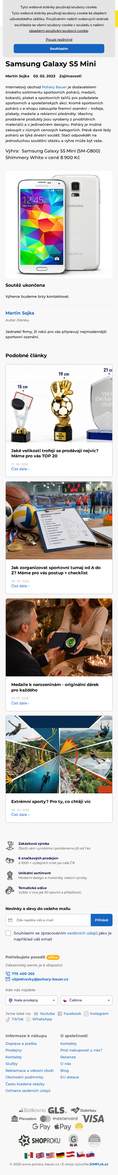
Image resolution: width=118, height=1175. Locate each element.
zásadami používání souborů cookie (58, 31)
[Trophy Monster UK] (40, 1155)
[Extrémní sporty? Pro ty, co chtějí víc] (59, 755)
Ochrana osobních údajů (27, 1090)
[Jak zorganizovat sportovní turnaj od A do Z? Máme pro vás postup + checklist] (59, 520)
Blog (64, 1070)
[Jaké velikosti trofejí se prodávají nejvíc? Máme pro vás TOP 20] (59, 403)
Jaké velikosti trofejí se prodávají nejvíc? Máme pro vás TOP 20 (55, 453)
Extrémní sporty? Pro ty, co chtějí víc (51, 801)
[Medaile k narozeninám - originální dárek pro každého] (59, 637)
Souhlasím (59, 49)
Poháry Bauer (54, 87)
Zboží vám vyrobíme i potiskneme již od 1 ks (54, 848)
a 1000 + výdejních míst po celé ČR (46, 863)
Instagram (99, 1013)
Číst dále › (20, 469)
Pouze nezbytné (59, 39)
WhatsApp (42, 1019)
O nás (65, 1063)
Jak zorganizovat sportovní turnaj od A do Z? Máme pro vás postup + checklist (56, 570)
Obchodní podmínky (24, 1077)
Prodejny (13, 1050)
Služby (11, 1063)
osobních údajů (82, 933)
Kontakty (13, 1057)
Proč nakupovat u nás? (81, 1050)
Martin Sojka (19, 313)
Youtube (47, 1013)
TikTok (18, 1019)
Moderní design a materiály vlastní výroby (52, 878)
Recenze (68, 1057)
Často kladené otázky (24, 1084)
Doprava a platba (21, 1043)
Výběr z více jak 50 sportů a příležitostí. (50, 892)
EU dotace (69, 1077)
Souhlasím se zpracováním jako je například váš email (63, 936)
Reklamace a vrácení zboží (30, 1070)
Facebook (72, 1013)
